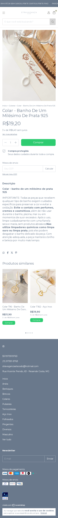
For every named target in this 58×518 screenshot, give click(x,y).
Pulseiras (6, 404)
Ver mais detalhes (9, 134)
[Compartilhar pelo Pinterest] (16, 252)
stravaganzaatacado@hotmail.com (20, 366)
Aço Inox (6, 414)
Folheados (7, 419)
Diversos (6, 429)
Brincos (6, 394)
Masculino (7, 434)
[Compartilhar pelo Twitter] (12, 252)
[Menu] (3, 12)
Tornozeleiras (9, 409)
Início (4, 106)
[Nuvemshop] (13, 506)
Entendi (44, 513)
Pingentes (7, 424)
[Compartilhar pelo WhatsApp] (3, 252)
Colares (12, 106)
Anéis (5, 384)
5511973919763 (9, 356)
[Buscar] (53, 21)
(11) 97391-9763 (10, 361)
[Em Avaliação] (29, 496)
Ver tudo (6, 439)
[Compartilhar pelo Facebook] (8, 252)
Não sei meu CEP (9, 174)
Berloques (7, 389)
